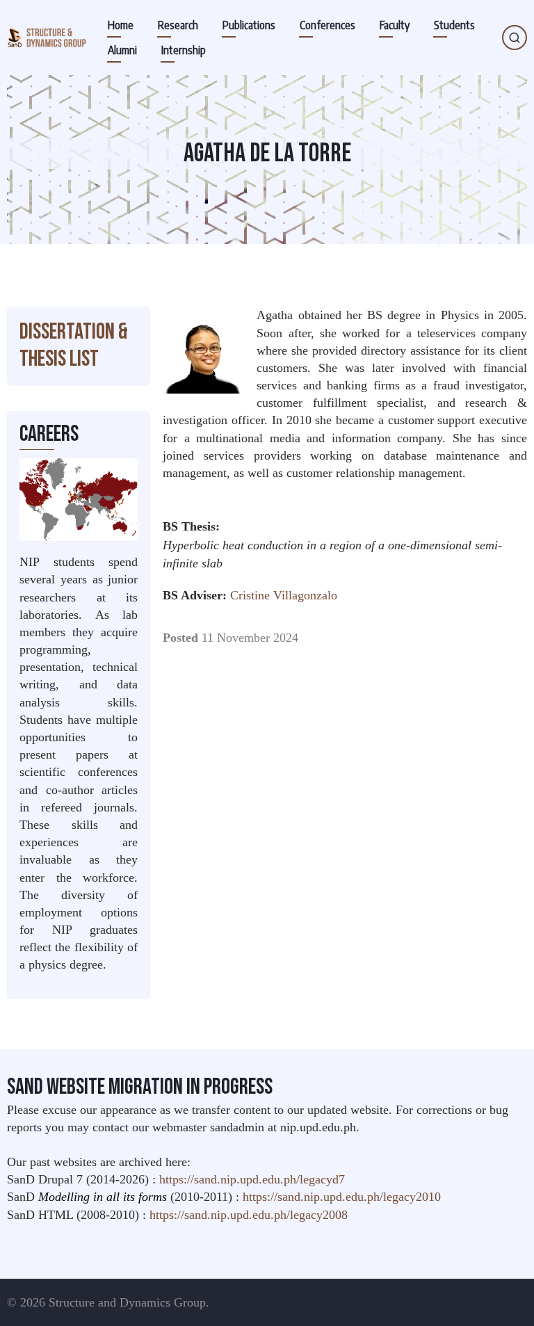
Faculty (395, 25)
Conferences (327, 25)
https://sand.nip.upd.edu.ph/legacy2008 (248, 1215)
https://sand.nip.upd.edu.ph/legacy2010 (342, 1197)
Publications (248, 25)
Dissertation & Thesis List (73, 345)
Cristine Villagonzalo (283, 595)
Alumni (122, 50)
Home (121, 25)
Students (454, 25)
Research (178, 25)
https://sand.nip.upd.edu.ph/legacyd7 (252, 1179)
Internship (183, 50)
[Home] (46, 38)
